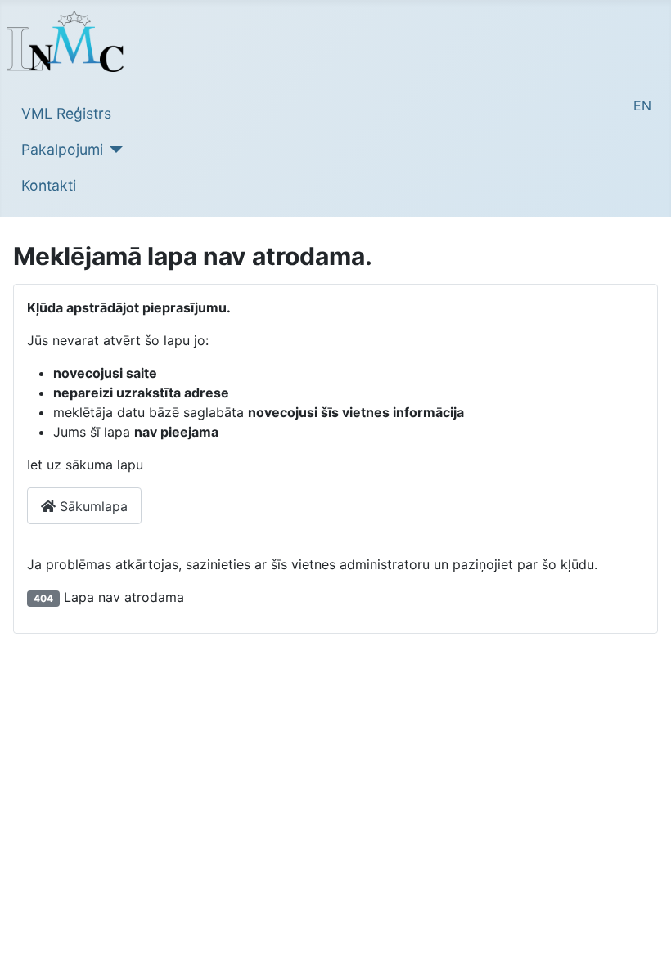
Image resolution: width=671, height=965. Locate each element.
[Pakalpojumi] (113, 149)
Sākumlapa (92, 506)
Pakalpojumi (62, 149)
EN (642, 105)
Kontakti (48, 185)
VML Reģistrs (66, 113)
